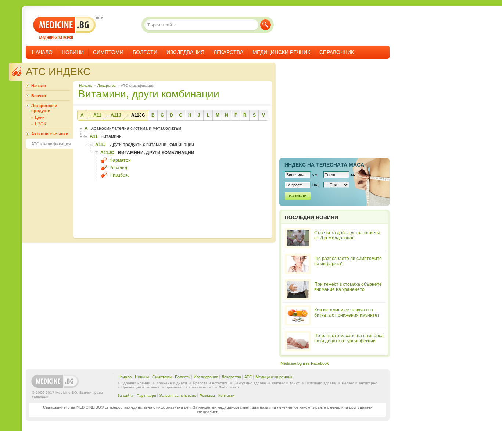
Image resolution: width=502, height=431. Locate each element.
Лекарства (228, 52)
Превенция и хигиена (140, 387)
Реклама (207, 395)
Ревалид (118, 167)
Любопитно (229, 387)
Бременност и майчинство (189, 387)
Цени (39, 117)
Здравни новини (135, 383)
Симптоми (108, 52)
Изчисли (297, 196)
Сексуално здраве (250, 383)
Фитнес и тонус (286, 383)
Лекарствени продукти (44, 108)
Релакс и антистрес (359, 383)
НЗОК (40, 124)
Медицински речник (281, 52)
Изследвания (185, 52)
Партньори (146, 395)
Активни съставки (49, 134)
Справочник (336, 52)
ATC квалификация (51, 144)
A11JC (138, 115)
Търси (265, 24)
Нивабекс (119, 175)
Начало (42, 52)
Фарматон (120, 160)
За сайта (125, 395)
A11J (116, 115)
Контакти (226, 395)
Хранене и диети (171, 383)
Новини (73, 52)
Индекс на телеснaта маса (324, 165)
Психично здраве (320, 383)
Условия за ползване (177, 395)
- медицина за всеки (64, 28)
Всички (38, 95)
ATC (248, 377)
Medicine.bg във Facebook (304, 363)
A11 (97, 115)
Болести (145, 52)
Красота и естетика (210, 383)
